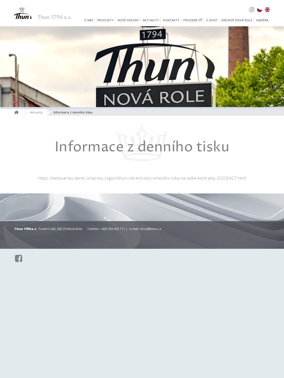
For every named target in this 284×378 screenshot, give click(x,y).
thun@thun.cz (150, 229)
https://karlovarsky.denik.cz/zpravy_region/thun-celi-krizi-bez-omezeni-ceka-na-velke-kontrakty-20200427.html (142, 178)
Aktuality (36, 112)
